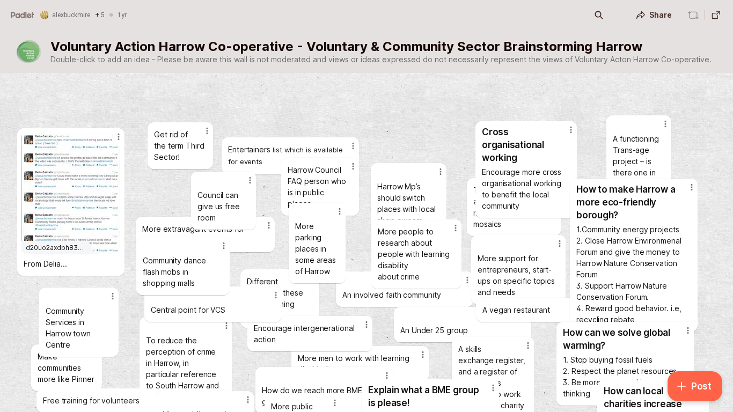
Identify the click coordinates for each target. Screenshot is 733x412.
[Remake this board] (693, 15)
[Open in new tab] (716, 15)
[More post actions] (493, 388)
